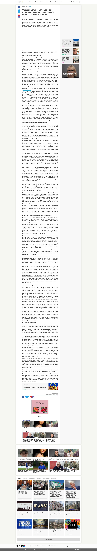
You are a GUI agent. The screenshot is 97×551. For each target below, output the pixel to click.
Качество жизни (46, 478)
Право (36, 1)
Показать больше (48, 539)
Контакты (49, 549)
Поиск (63, 549)
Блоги (51, 1)
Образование (32, 478)
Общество (53, 478)
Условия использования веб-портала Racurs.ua (24, 549)
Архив (59, 549)
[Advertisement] (40, 38)
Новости (31, 1)
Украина (42, 1)
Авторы (54, 549)
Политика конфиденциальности (39, 549)
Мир (47, 1)
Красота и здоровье (59, 1)
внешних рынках (26, 78)
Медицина (25, 478)
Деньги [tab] (20, 478)
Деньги (27, 6)
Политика (39, 478)
